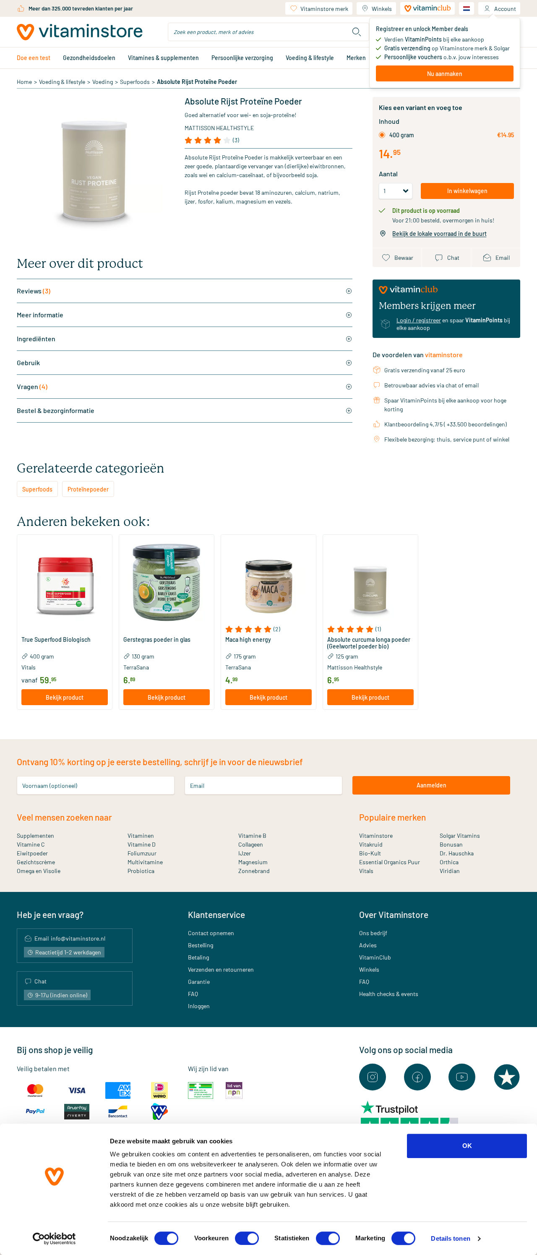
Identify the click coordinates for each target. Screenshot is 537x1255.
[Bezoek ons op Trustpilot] (506, 1077)
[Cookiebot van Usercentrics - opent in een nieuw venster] (54, 1238)
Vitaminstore (376, 835)
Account (505, 8)
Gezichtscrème (36, 861)
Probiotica (141, 870)
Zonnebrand (254, 870)
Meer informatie (40, 315)
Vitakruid (371, 844)
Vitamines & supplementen (163, 57)
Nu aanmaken (444, 73)
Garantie (199, 981)
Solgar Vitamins (460, 835)
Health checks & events (388, 993)
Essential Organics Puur (389, 861)
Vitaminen (141, 835)
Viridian (450, 870)
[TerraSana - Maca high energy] (268, 582)
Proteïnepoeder (88, 489)
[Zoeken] (356, 32)
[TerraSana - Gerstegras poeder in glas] (166, 582)
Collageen (250, 844)
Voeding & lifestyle (310, 57)
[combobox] (268, 32)
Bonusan (451, 844)
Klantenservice (216, 914)
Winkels (382, 8)
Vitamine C (31, 844)
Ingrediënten (36, 339)
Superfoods (135, 81)
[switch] (247, 1238)
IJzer (244, 853)
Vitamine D (142, 844)
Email (197, 785)
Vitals (366, 870)
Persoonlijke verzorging (242, 57)
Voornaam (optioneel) (49, 785)
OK (467, 1145)
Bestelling (200, 945)
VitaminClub (375, 957)
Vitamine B (252, 835)
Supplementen (35, 835)
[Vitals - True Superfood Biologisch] (64, 582)
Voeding (102, 81)
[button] (64, 629)
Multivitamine (145, 861)
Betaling (198, 957)
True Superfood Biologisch (56, 639)
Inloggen (199, 1005)
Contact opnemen (211, 932)
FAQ (193, 993)
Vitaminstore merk (324, 8)
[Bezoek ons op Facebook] (417, 1077)
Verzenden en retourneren (221, 969)
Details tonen (450, 1238)
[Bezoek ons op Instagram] (372, 1077)
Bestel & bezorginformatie (55, 410)
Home (24, 81)
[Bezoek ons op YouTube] (461, 1077)
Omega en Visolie (38, 870)
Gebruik (28, 362)
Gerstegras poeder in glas (156, 639)
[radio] (382, 135)
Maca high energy (248, 639)
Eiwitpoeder (32, 853)
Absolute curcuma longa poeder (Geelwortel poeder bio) (368, 643)
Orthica (449, 861)
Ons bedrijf (373, 932)
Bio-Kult (370, 853)
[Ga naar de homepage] (80, 32)
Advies (368, 945)
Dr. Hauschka (457, 853)
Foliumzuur (142, 853)
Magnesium (253, 861)
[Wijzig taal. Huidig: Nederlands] (466, 8)
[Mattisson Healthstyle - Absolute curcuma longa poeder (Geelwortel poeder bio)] (370, 582)
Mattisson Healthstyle (219, 127)
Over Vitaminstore (393, 914)
